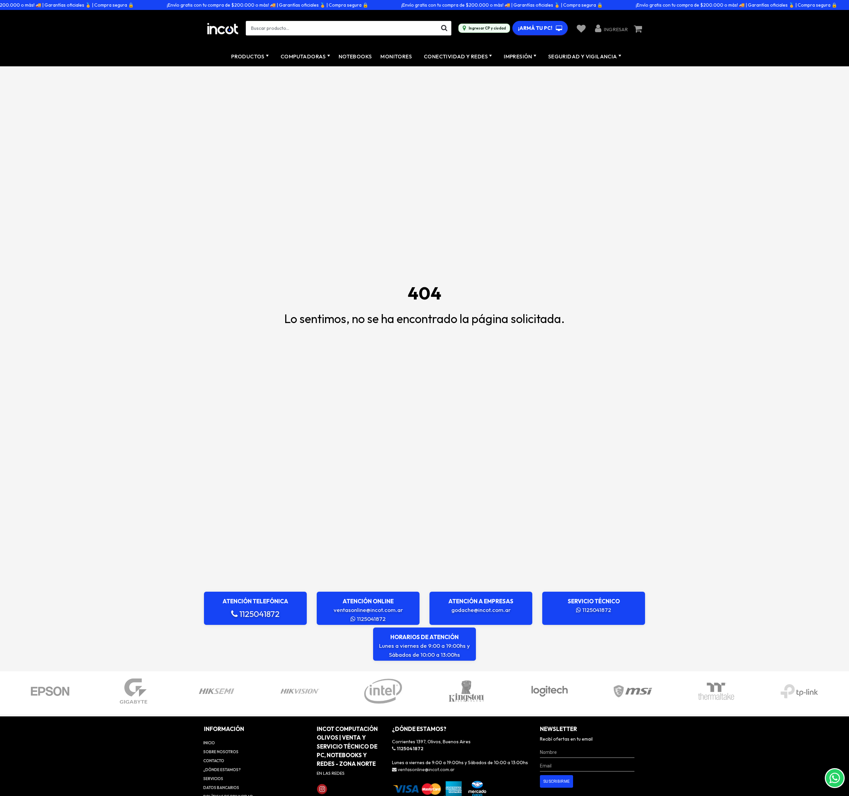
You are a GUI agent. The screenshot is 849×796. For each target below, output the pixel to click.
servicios (213, 778)
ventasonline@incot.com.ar (368, 609)
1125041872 (259, 614)
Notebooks (355, 56)
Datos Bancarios (221, 787)
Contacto (213, 760)
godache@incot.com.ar (481, 609)
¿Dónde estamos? (222, 769)
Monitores (396, 56)
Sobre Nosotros (220, 751)
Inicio (209, 742)
